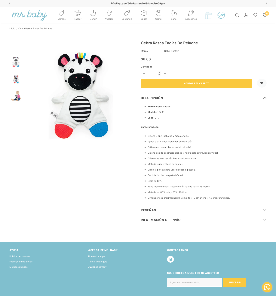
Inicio (12, 28)
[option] (80, 95)
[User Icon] (246, 14)
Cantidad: (146, 66)
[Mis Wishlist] (255, 15)
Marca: (144, 51)
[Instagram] (170, 259)
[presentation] (10, 3)
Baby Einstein (171, 51)
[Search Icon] (237, 15)
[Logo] (19, 15)
